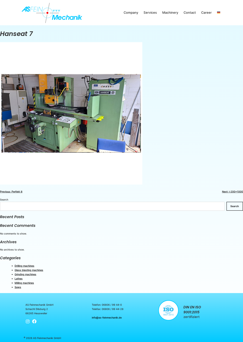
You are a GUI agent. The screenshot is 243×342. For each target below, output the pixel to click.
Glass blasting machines (29, 270)
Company (131, 12)
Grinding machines (25, 274)
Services (150, 12)
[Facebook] (34, 321)
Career (206, 12)
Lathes (19, 278)
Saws (18, 287)
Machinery (170, 12)
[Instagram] (27, 321)
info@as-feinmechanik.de (107, 317)
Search (4, 199)
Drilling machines (24, 265)
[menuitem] (218, 13)
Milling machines (24, 282)
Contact (190, 12)
